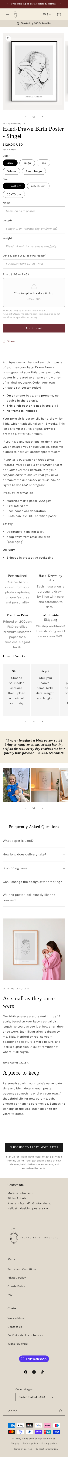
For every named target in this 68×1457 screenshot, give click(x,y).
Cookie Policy (16, 1286)
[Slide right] (42, 117)
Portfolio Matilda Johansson (26, 1335)
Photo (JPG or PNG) (16, 274)
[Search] (61, 1411)
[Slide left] (26, 117)
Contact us (15, 1326)
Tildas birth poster (32, 1438)
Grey (10, 163)
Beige (27, 163)
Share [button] (11, 341)
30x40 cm (14, 186)
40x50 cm (38, 186)
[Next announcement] (61, 4)
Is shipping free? (15, 868)
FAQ (10, 1294)
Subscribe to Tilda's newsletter (34, 1147)
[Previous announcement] (7, 4)
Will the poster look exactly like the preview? (29, 897)
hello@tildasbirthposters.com (20, 313)
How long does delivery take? (24, 854)
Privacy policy (49, 1443)
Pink (43, 163)
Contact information (47, 1449)
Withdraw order (18, 1343)
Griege (11, 171)
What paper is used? (18, 841)
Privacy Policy (17, 1277)
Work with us (16, 1318)
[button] (7, 14)
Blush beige (34, 171)
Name (6, 203)
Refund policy (30, 1443)
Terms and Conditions (22, 1269)
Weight (7, 238)
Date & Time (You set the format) (24, 255)
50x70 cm (14, 194)
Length (7, 220)
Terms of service (23, 1449)
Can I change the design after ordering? (32, 882)
